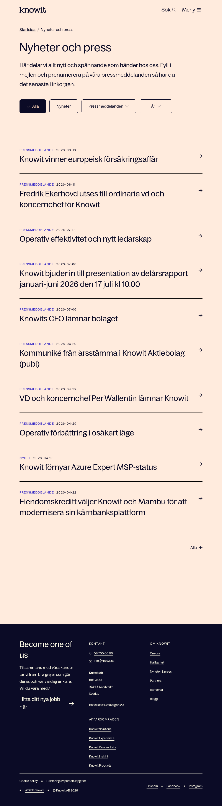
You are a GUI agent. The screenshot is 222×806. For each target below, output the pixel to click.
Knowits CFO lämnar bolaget (69, 318)
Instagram (195, 786)
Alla (35, 106)
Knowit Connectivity (102, 747)
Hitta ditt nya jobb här (40, 703)
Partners (156, 680)
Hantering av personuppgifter (66, 781)
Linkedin (152, 786)
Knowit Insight (98, 756)
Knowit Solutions (100, 729)
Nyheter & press (161, 671)
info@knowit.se (104, 660)
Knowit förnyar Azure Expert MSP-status (88, 467)
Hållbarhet (157, 662)
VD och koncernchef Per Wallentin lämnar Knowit (104, 398)
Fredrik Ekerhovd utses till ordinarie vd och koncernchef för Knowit (92, 199)
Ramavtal (156, 689)
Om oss (155, 653)
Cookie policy (29, 781)
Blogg (154, 699)
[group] (169, 10)
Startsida (28, 30)
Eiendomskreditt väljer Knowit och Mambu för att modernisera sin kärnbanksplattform (103, 507)
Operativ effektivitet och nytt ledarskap (86, 239)
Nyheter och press (57, 30)
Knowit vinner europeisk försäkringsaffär (89, 159)
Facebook (173, 786)
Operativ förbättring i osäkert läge (77, 432)
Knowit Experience (101, 738)
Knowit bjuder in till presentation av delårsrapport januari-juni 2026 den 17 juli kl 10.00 (104, 279)
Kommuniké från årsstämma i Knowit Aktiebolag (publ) (102, 358)
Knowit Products (100, 765)
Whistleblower (34, 790)
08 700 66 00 (103, 653)
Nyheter (64, 106)
